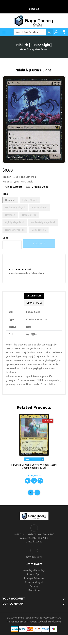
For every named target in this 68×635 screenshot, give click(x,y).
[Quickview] (28, 481)
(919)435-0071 (34, 556)
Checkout (34, 9)
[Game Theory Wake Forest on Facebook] (34, 3)
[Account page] (56, 32)
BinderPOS (54, 621)
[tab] (34, 296)
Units (5, 238)
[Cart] (63, 32)
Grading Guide (40, 186)
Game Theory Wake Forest (34, 49)
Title (5, 194)
